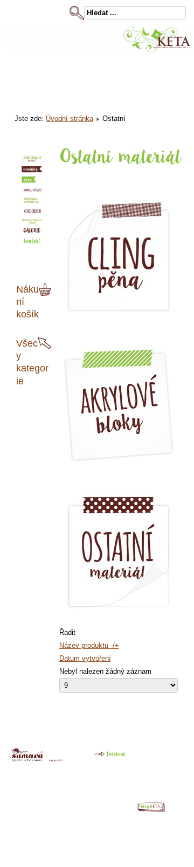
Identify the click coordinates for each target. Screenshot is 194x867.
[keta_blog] (156, 809)
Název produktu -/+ (89, 645)
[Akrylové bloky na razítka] (118, 462)
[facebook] (102, 758)
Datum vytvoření (85, 658)
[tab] (46, 290)
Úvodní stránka (69, 118)
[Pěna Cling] (118, 315)
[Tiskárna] (37, 759)
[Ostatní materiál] (118, 609)
